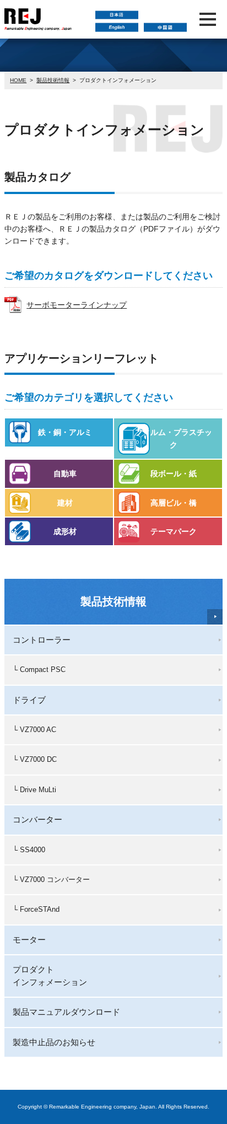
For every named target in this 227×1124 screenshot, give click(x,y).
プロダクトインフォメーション (50, 975)
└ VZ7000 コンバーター (51, 879)
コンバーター (37, 819)
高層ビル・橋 (173, 502)
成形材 (65, 531)
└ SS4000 (29, 850)
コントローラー (42, 639)
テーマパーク (173, 531)
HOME (18, 80)
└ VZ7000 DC (35, 759)
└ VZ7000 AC (34, 729)
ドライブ (29, 699)
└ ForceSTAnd (36, 909)
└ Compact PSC (39, 669)
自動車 (65, 473)
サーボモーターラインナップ (76, 304)
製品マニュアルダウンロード (66, 1012)
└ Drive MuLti (34, 790)
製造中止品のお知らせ (54, 1042)
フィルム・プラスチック (173, 438)
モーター (29, 939)
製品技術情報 (52, 80)
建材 (65, 502)
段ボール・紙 (173, 473)
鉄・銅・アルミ (65, 432)
